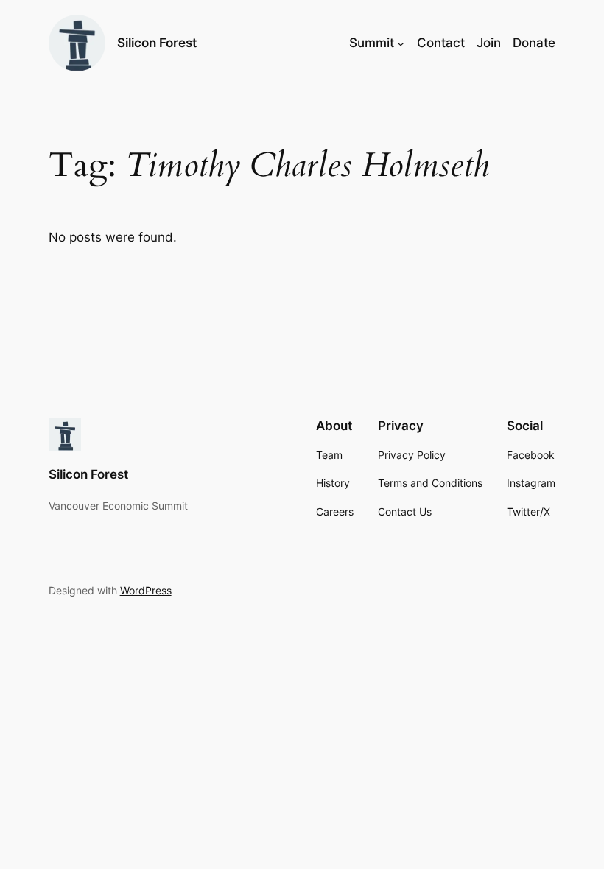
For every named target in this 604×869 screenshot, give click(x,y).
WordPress (146, 590)
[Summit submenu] (400, 42)
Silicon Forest (157, 42)
